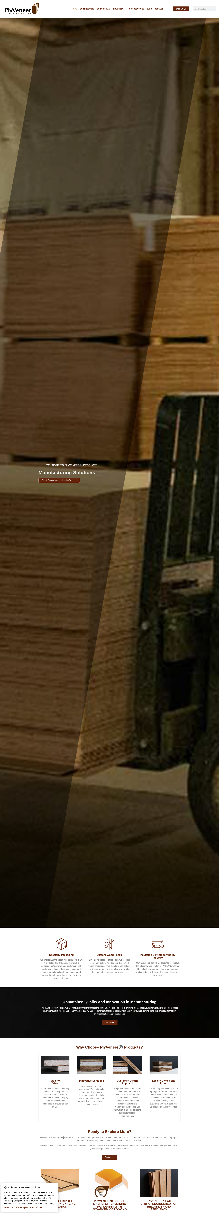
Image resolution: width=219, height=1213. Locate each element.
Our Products (87, 9)
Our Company (103, 9)
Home (74, 9)
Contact (158, 9)
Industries (118, 9)
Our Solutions (136, 9)
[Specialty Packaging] (61, 944)
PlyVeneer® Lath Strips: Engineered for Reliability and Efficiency (158, 1205)
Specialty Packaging (61, 954)
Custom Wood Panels (110, 954)
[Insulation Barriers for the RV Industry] (157, 944)
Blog (149, 9)
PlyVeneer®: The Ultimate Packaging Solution (60, 1203)
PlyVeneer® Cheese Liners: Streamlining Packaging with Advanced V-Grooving (109, 1205)
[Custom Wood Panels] (109, 944)
